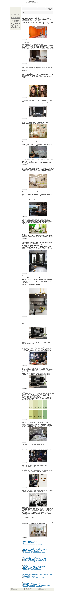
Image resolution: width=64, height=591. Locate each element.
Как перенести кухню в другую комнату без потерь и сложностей (32, 569)
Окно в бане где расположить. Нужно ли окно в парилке (30, 581)
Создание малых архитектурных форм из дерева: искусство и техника (32, 573)
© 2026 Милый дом (12, 588)
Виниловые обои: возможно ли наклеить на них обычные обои (31, 578)
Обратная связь (39, 588)
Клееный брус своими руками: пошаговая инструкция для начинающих (32, 544)
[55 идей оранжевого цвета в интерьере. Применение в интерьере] (38, 32)
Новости (31, 3)
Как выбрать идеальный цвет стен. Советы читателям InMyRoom (35, 167)
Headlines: (24, 543)
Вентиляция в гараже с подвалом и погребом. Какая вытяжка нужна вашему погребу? (15, 18)
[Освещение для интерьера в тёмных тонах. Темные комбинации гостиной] (38, 91)
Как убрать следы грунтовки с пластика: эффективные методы (31, 551)
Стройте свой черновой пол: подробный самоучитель (30, 565)
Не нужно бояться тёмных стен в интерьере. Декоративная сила (34, 318)
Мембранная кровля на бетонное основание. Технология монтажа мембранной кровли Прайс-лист (36, 585)
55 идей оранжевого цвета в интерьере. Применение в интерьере (35, 17)
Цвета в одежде (50, 12)
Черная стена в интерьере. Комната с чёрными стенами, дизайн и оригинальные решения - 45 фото (35, 466)
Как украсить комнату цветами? (28, 65)
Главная (28, 3)
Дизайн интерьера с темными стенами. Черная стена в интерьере (35, 368)
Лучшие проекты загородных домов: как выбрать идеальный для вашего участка (34, 547)
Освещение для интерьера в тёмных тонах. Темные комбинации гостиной (36, 73)
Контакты (25, 588)
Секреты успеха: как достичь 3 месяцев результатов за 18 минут (32, 567)
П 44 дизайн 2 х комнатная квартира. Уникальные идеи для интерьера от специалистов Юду (15, 26)
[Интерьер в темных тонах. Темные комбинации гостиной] (38, 301)
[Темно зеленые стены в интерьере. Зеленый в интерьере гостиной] (38, 229)
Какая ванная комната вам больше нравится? (29, 542)
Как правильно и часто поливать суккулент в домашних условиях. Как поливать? (34, 582)
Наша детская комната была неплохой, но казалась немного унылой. (15, 21)
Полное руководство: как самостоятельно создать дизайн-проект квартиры (33, 556)
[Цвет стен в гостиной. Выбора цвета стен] (38, 530)
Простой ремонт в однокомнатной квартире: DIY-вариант (31, 568)
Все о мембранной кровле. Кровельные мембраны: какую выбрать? (32, 586)
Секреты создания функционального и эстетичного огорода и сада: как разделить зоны (15, 10)
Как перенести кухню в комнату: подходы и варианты (30, 570)
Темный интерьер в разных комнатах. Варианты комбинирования (35, 241)
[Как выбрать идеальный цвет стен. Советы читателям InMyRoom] (38, 181)
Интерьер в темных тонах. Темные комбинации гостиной (33, 275)
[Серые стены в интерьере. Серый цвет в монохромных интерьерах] (38, 434)
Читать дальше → (24, 63)
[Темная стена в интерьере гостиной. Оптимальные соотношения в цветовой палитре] (38, 409)
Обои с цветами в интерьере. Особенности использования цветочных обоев (37, 120)
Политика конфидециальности (27, 589)
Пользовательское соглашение (29, 588)
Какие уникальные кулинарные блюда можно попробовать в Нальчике (32, 550)
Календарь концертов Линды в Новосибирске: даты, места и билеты (32, 548)
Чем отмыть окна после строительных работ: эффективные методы (32, 553)
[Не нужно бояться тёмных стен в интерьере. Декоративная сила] (38, 333)
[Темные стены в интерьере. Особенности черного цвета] (38, 456)
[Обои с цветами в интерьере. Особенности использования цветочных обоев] (38, 131)
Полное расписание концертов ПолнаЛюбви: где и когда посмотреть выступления (34, 559)
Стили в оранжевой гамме (34, 12)
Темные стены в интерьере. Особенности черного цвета (33, 444)
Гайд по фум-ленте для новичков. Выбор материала (30, 584)
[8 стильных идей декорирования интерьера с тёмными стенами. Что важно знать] (38, 111)
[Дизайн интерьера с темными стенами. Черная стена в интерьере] (38, 381)
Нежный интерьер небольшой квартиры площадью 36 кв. (30, 541)
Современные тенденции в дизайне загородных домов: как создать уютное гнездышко (35, 549)
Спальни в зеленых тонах (49, 9)
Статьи (35, 3)
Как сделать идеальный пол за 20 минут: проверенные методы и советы (33, 564)
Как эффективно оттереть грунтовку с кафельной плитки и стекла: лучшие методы (34, 552)
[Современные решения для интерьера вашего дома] (38, 56)
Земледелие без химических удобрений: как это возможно (31, 580)
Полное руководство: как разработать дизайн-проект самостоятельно (32, 555)
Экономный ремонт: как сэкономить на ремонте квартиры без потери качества (34, 566)
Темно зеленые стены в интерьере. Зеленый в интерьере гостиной (35, 219)
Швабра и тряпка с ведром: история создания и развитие (31, 563)
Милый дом (32, 1)
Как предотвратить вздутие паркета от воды (29, 572)
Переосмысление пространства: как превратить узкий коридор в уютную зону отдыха (34, 560)
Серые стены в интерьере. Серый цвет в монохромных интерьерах (35, 422)
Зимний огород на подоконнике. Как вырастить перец (30, 576)
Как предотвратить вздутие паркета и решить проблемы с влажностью (32, 583)
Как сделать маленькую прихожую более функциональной (31, 561)
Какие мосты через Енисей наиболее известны (29, 557)
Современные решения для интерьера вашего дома (32, 44)
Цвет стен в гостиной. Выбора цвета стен (30, 517)
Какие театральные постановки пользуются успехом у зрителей (31, 554)
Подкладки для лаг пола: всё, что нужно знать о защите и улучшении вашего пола (34, 577)
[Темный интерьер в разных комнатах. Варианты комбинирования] (38, 261)
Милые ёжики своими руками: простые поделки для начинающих (31, 546)
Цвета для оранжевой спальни (42, 12)
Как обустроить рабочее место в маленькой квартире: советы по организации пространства (35, 558)
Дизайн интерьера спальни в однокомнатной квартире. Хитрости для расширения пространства (15, 15)
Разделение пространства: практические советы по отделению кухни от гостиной (34, 571)
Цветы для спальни (26, 12)
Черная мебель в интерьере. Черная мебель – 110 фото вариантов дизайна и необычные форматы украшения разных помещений (37, 491)
